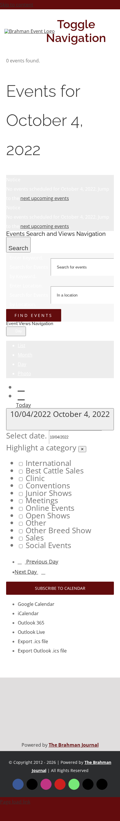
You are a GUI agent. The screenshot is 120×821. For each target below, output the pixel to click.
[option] (66, 463)
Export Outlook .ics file (42, 651)
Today (23, 404)
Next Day (26, 571)
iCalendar (28, 613)
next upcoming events (44, 198)
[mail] (87, 784)
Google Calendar (36, 604)
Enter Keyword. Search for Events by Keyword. (29, 267)
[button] (60, 496)
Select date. (27, 436)
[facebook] (18, 784)
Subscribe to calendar (60, 588)
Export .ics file (33, 641)
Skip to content (16, 4)
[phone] (101, 784)
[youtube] (60, 784)
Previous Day (42, 561)
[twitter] (32, 784)
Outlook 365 (31, 623)
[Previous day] (21, 387)
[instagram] (46, 784)
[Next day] (21, 396)
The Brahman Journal (74, 745)
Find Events (34, 315)
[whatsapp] (74, 784)
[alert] (60, 189)
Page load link (15, 802)
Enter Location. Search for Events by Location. (29, 295)
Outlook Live (31, 632)
